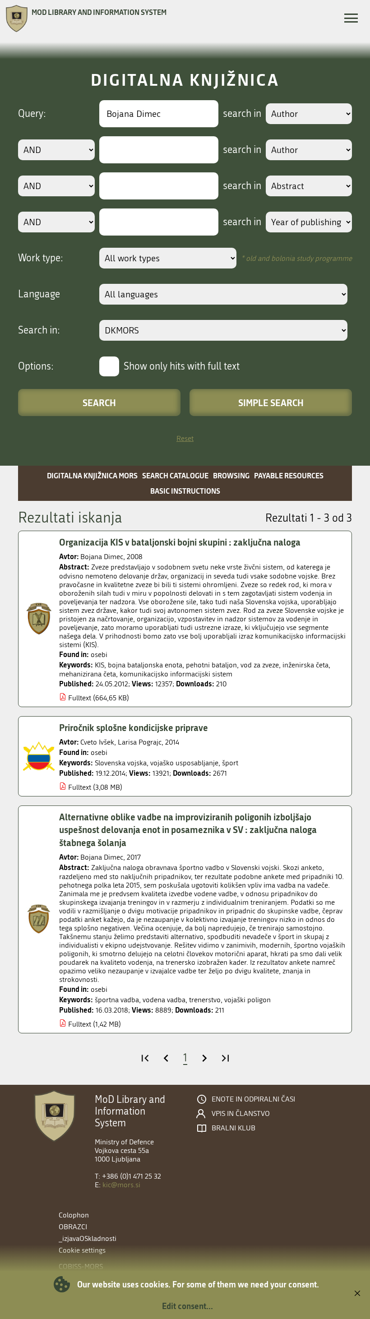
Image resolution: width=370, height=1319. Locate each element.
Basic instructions (185, 491)
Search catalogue (175, 475)
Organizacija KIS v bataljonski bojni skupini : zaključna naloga (180, 542)
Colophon (74, 1215)
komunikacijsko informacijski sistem (176, 674)
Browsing (231, 475)
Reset (185, 438)
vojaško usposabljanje (184, 763)
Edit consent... (187, 1306)
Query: (32, 114)
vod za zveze (259, 665)
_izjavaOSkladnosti (87, 1238)
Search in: (39, 330)
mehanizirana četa (87, 674)
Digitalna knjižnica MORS (92, 475)
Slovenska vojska (121, 763)
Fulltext (79, 698)
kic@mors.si (121, 1184)
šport (230, 763)
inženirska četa (305, 665)
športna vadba (117, 999)
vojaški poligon (247, 999)
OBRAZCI (73, 1226)
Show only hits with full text (182, 366)
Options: (36, 366)
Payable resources (289, 475)
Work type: (40, 258)
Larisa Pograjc (140, 742)
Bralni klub (233, 1128)
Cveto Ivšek (97, 742)
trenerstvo (205, 999)
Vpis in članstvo (241, 1113)
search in (242, 114)
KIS (99, 665)
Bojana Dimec (101, 556)
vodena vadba (164, 999)
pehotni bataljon (211, 665)
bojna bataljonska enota (145, 665)
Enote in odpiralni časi (253, 1099)
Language (39, 294)
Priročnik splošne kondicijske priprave (133, 727)
